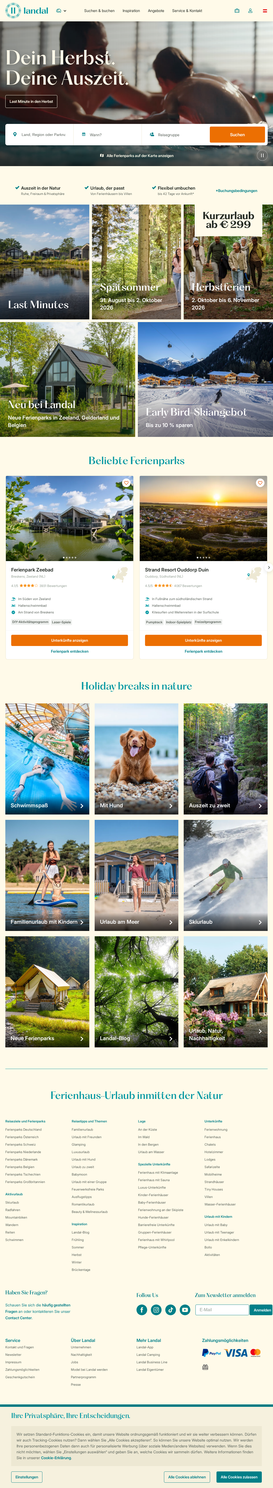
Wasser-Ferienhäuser (220, 1204)
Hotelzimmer (213, 1152)
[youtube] (185, 1313)
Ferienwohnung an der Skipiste (160, 1210)
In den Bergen (148, 1144)
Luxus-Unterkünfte (152, 1187)
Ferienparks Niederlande (23, 1152)
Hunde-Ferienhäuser (153, 1217)
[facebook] (142, 1313)
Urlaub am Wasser (151, 1152)
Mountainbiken (16, 1217)
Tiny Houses (213, 1189)
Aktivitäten (212, 1255)
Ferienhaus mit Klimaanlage (158, 1172)
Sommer (78, 1247)
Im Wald (144, 1137)
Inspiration (131, 10)
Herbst (77, 1255)
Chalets (210, 1144)
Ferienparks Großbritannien (25, 1182)
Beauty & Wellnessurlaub (90, 1212)
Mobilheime (213, 1174)
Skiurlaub (12, 1202)
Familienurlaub (82, 1129)
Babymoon (79, 1174)
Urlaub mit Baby (215, 1225)
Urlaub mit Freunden (87, 1137)
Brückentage (81, 1270)
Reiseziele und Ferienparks (25, 1121)
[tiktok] (171, 1313)
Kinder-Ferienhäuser (153, 1195)
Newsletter (13, 1355)
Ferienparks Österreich (22, 1137)
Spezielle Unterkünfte (154, 1164)
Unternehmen (81, 1347)
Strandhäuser (214, 1182)
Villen (208, 1197)
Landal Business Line (151, 1362)
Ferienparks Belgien (19, 1167)
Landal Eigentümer (150, 1370)
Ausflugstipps (82, 1197)
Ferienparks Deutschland (23, 1129)
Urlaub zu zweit (83, 1167)
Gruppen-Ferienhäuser (154, 1232)
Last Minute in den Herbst (31, 101)
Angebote (156, 10)
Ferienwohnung (215, 1129)
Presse (76, 1385)
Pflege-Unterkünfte (152, 1247)
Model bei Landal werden (89, 1370)
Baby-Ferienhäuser (152, 1202)
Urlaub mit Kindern (218, 1217)
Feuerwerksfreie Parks (88, 1189)
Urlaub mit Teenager (219, 1232)
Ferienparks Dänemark (21, 1159)
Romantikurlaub (83, 1204)
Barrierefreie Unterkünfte (156, 1225)
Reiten (10, 1232)
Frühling (78, 1240)
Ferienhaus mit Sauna (154, 1180)
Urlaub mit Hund (83, 1159)
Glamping (79, 1144)
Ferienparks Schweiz (20, 1144)
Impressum (13, 1362)
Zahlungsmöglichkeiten (22, 1370)
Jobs (74, 1362)
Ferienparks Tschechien (23, 1174)
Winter (77, 1262)
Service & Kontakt (187, 10)
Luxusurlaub (81, 1152)
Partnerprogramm (83, 1377)
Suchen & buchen (99, 10)
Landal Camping (148, 1355)
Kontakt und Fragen (19, 1347)
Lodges (209, 1159)
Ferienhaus (212, 1137)
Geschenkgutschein (20, 1377)
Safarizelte (212, 1167)
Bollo (208, 1247)
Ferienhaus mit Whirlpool (156, 1240)
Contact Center (18, 1317)
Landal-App (144, 1347)
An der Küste (147, 1129)
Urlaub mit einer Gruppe (89, 1182)
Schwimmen (14, 1240)
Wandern (11, 1225)
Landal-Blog (80, 1232)
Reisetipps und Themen (89, 1121)
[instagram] (157, 1313)
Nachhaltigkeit (81, 1355)
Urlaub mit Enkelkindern (221, 1240)
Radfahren (12, 1210)
